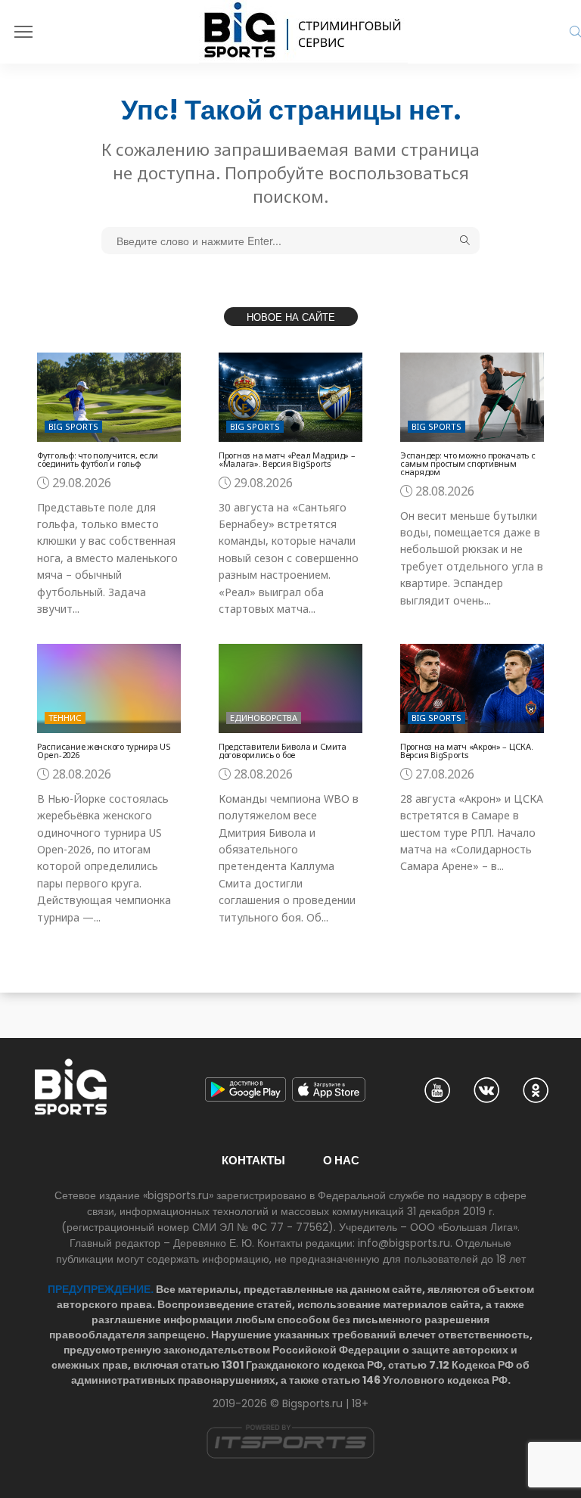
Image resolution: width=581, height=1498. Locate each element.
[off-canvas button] (23, 32)
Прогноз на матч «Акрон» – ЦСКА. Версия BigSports (466, 750)
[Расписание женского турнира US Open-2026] (109, 688)
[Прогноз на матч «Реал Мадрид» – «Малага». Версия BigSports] (290, 397)
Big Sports (73, 426)
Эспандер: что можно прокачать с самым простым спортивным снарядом (467, 463)
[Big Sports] (303, 32)
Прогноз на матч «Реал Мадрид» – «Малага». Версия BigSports (287, 459)
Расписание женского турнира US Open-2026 (104, 750)
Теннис (65, 717)
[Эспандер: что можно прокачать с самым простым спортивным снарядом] (472, 397)
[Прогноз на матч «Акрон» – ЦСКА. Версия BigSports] (472, 688)
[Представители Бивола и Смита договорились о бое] (290, 688)
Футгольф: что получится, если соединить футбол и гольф (97, 459)
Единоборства (263, 717)
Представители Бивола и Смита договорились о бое (282, 750)
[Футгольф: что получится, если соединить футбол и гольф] (109, 397)
